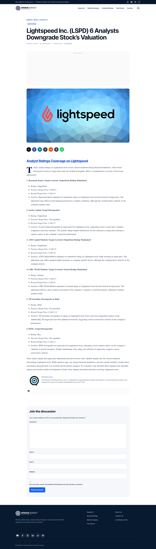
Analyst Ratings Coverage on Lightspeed (57, 161)
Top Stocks (120, 8)
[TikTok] (127, 2)
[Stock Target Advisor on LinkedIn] (33, 536)
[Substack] (135, 2)
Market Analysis (93, 8)
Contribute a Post (121, 520)
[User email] (29, 391)
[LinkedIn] (40, 149)
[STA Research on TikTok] (38, 536)
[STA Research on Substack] (43, 536)
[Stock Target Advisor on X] (28, 536)
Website (32, 472)
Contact (130, 8)
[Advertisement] (78, 69)
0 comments (68, 43)
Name (31, 452)
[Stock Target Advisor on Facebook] (22, 536)
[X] (29, 149)
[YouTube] (131, 2)
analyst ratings (32, 24)
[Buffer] (45, 149)
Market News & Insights (37, 20)
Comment (33, 422)
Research (81, 8)
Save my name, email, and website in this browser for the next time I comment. (56, 484)
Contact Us (119, 516)
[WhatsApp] (62, 149)
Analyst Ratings (107, 8)
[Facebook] (139, 2)
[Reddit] (51, 149)
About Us (118, 512)
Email (31, 462)
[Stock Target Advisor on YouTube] (17, 536)
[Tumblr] (56, 149)
